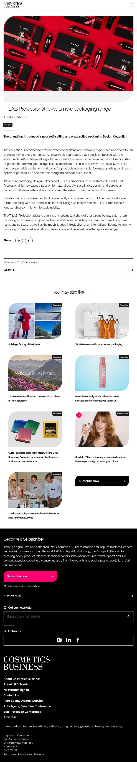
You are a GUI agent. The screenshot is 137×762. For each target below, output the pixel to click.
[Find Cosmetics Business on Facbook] (78, 641)
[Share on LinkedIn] (19, 240)
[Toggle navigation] (132, 5)
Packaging (7, 125)
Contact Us (11, 695)
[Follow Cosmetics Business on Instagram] (59, 641)
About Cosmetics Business (22, 679)
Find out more (12, 596)
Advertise (10, 717)
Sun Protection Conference (22, 711)
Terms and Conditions (18, 754)
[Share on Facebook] (29, 240)
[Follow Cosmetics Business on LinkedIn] (68, 641)
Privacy (39, 754)
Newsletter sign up (17, 690)
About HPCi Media (16, 684)
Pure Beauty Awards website (23, 700)
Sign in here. (34, 586)
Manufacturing (122, 413)
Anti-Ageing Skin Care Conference (27, 706)
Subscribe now (89, 481)
